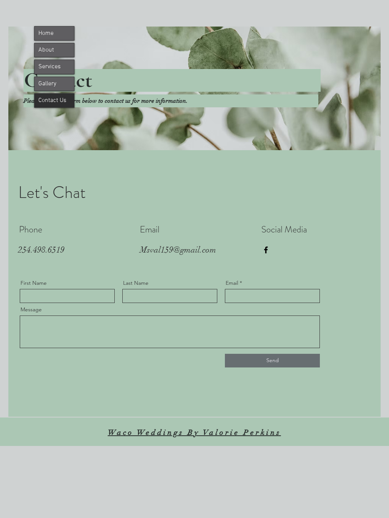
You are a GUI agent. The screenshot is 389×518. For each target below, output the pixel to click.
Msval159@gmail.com (178, 250)
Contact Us (52, 100)
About (46, 50)
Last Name (136, 283)
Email (232, 283)
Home (46, 33)
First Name (34, 283)
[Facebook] (265, 249)
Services (49, 67)
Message (31, 309)
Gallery (47, 84)
